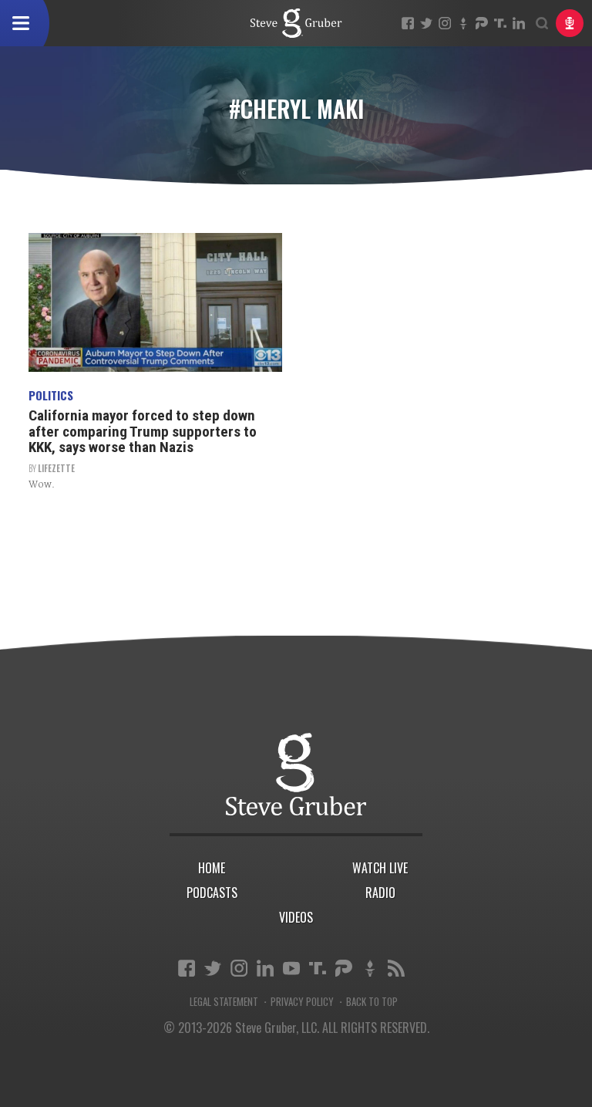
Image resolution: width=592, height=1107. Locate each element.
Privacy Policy (302, 1002)
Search (542, 23)
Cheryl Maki (296, 23)
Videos (296, 917)
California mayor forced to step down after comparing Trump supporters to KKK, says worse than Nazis (143, 432)
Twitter (426, 23)
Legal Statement (224, 1002)
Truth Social (317, 968)
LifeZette (56, 468)
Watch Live (380, 868)
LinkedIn (519, 23)
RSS (396, 968)
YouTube (291, 968)
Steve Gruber (296, 774)
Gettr (463, 23)
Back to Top (372, 1002)
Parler (482, 23)
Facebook (408, 23)
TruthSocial (500, 23)
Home (211, 868)
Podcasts (212, 892)
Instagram (445, 23)
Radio (380, 892)
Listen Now (570, 23)
